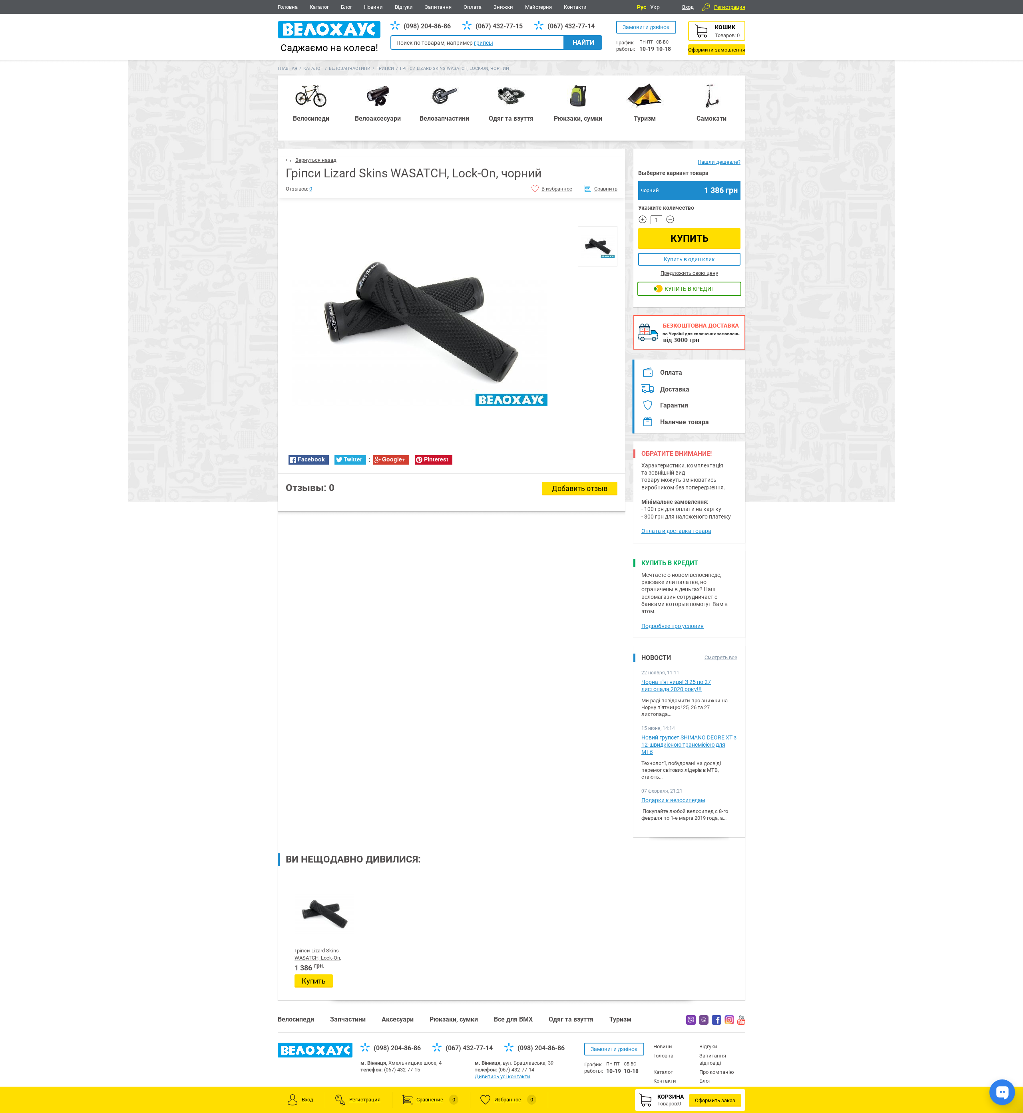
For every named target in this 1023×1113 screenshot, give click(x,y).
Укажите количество (666, 208)
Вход (688, 7)
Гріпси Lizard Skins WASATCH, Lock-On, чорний (318, 958)
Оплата (473, 7)
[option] (419, 321)
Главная (287, 68)
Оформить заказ (690, 1100)
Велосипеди (296, 1019)
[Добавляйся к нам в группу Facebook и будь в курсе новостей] (716, 1023)
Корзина (716, 38)
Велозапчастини (349, 68)
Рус (641, 7)
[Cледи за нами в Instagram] (729, 1022)
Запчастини (348, 1019)
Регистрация (729, 7)
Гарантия (674, 405)
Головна (288, 7)
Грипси (385, 68)
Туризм (620, 1019)
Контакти (575, 7)
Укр (655, 7)
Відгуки (404, 7)
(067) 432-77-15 (499, 26)
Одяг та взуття (571, 1019)
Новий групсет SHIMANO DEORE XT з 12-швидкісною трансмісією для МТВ (688, 744)
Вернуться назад (315, 160)
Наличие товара (684, 422)
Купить (690, 238)
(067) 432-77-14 (571, 26)
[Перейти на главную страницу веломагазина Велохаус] (315, 1055)
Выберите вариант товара (673, 173)
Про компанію (716, 1072)
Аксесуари (398, 1019)
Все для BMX (513, 1019)
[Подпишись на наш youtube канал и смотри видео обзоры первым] (741, 1023)
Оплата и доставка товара (676, 531)
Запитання (438, 7)
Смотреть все (721, 657)
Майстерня (538, 7)
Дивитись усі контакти (502, 1076)
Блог (346, 7)
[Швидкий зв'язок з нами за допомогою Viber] (704, 1023)
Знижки (503, 7)
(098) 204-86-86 (427, 26)
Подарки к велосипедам (673, 800)
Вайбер (691, 1020)
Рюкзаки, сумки (454, 1019)
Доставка (674, 389)
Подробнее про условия (672, 626)
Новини (373, 7)
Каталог (319, 7)
